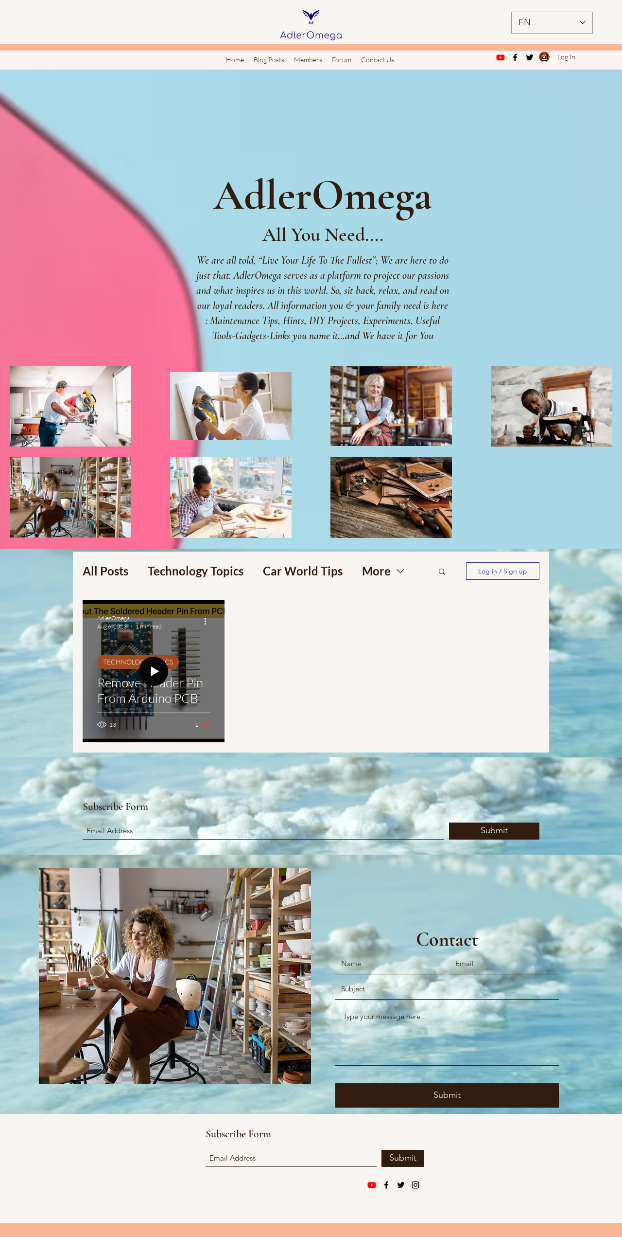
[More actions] (208, 621)
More (376, 571)
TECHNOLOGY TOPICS (138, 662)
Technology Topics (195, 571)
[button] (442, 572)
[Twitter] (530, 57)
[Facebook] (515, 57)
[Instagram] (544, 57)
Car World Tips (303, 571)
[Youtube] (500, 57)
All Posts (105, 571)
